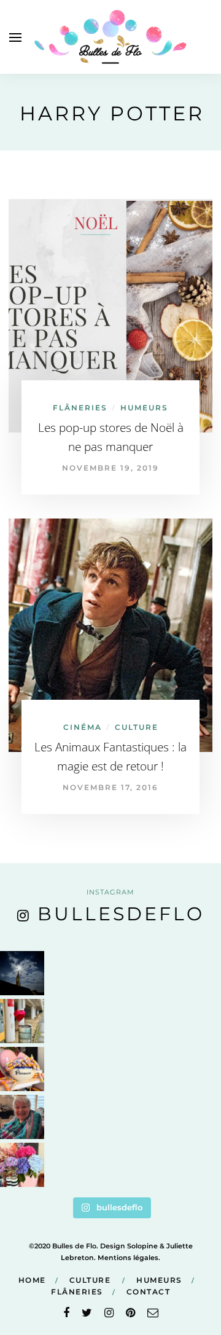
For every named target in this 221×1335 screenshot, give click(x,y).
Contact (148, 1291)
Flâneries (80, 407)
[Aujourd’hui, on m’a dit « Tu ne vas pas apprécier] (22, 1117)
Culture (136, 727)
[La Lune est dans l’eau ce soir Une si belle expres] (22, 973)
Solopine (142, 1246)
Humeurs (144, 407)
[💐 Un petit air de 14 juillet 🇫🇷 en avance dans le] (22, 1165)
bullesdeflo (120, 913)
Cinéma (82, 727)
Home (32, 1280)
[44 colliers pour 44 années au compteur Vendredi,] (22, 1069)
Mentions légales (128, 1257)
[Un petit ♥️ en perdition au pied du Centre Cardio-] (22, 1021)
